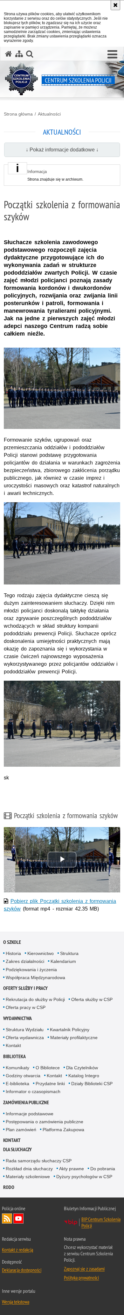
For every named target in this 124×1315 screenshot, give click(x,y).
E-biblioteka (17, 1083)
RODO (8, 1187)
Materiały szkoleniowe (28, 1176)
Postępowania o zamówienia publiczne (44, 1121)
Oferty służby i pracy (25, 988)
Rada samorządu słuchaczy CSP (39, 1160)
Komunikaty (17, 1067)
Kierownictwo (40, 953)
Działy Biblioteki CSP (92, 1083)
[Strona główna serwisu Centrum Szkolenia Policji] (8, 54)
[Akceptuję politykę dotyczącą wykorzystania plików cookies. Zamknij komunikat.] (115, 5)
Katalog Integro (83, 1075)
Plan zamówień (21, 1129)
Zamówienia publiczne (26, 1102)
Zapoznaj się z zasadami (84, 1268)
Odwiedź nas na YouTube (18, 1218)
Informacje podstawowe (29, 1113)
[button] (112, 54)
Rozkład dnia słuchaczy (29, 1168)
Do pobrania (102, 1168)
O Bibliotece (48, 1067)
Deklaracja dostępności (21, 1270)
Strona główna (18, 114)
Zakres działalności (25, 961)
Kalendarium (63, 961)
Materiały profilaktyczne (74, 1037)
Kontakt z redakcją (17, 1249)
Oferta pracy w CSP (25, 1007)
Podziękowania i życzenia (31, 969)
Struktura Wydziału (25, 1029)
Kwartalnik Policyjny (69, 1029)
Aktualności (49, 114)
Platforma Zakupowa (63, 1129)
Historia (13, 953)
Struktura (69, 953)
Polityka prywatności (81, 1277)
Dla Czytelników (82, 1067)
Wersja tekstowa (15, 1301)
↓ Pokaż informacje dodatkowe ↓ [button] (62, 149)
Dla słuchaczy (17, 1149)
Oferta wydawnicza (25, 1037)
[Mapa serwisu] (19, 54)
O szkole (12, 942)
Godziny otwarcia (23, 1075)
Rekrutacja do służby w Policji (35, 999)
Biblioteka (14, 1056)
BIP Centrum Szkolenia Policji (101, 1222)
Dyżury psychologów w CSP (84, 1176)
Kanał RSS (7, 1218)
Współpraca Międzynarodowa (35, 977)
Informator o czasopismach (33, 1091)
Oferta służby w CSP (92, 999)
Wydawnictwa (17, 1018)
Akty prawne (71, 1168)
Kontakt (13, 1045)
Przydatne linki (50, 1083)
